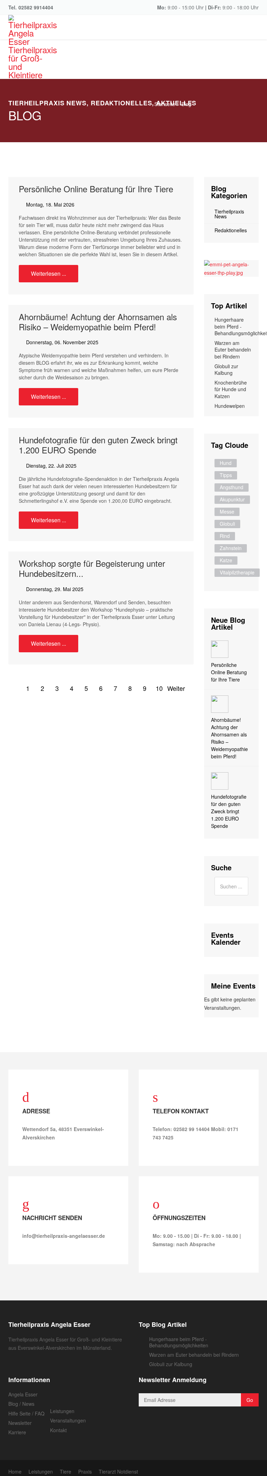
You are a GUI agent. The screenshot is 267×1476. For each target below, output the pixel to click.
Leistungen (62, 1411)
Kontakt (58, 1430)
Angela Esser (23, 1394)
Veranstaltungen (68, 1420)
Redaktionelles (231, 230)
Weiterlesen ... (48, 273)
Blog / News (21, 1403)
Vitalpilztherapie (237, 572)
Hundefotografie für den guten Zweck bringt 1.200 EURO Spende (98, 445)
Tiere (65, 1471)
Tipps (226, 474)
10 (159, 688)
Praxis (85, 1471)
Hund (226, 462)
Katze (226, 560)
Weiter (173, 688)
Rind (225, 535)
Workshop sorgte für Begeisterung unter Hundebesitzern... (92, 568)
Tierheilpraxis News (229, 214)
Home (15, 1471)
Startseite (164, 103)
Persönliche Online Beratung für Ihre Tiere (96, 189)
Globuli (227, 523)
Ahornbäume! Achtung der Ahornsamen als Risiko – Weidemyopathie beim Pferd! (98, 321)
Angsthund (231, 487)
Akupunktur (232, 499)
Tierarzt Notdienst (118, 1471)
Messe (227, 511)
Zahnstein (231, 548)
